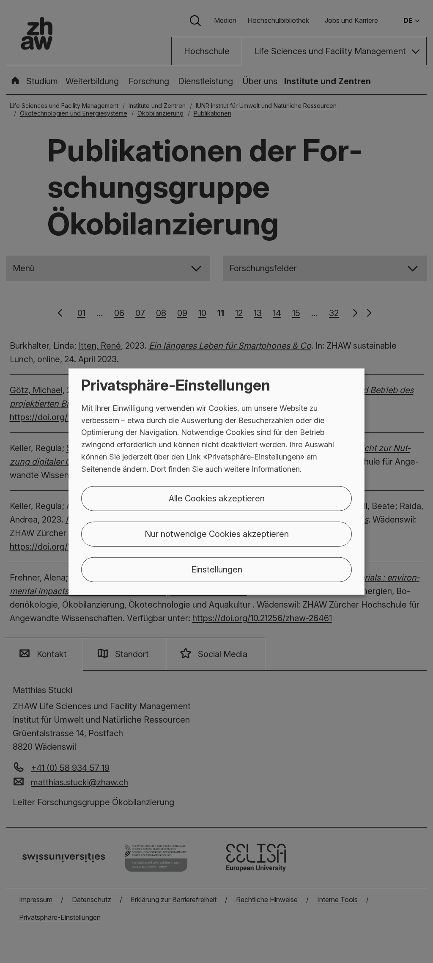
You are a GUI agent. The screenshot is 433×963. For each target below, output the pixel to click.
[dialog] (216, 482)
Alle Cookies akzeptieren (217, 498)
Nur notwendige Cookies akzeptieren (217, 533)
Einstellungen (216, 569)
